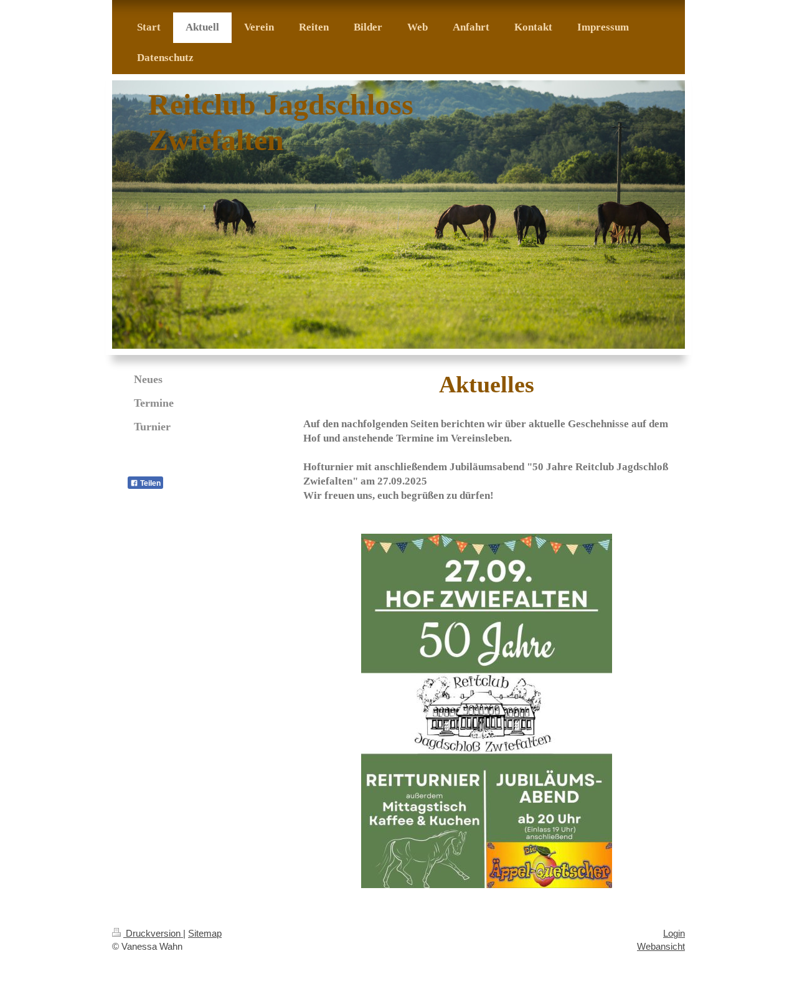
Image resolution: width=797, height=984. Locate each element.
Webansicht (661, 946)
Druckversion (153, 933)
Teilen (149, 483)
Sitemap (205, 933)
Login (674, 933)
